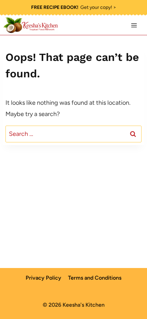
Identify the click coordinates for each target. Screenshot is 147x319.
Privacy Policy (43, 278)
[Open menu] (134, 25)
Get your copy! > (73, 7)
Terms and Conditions (94, 278)
